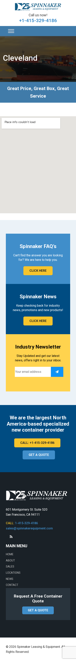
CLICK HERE (38, 270)
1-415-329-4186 (26, 523)
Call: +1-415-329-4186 (37, 443)
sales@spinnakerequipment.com (29, 528)
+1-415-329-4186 (38, 20)
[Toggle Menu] (11, 31)
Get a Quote (39, 455)
